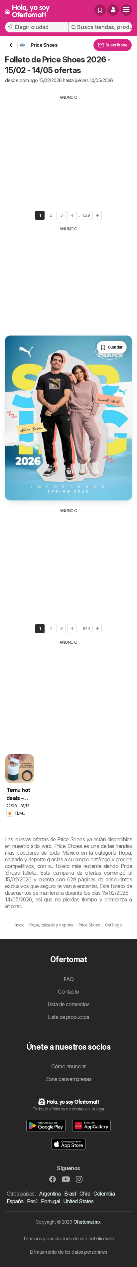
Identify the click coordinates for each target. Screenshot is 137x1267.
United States (78, 1201)
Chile (84, 1193)
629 (86, 215)
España (15, 1201)
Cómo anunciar (68, 1066)
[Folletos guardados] (100, 10)
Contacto (68, 991)
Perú (32, 1201)
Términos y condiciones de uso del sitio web (68, 1238)
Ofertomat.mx (87, 1222)
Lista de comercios (69, 1004)
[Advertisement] (68, 147)
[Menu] (126, 10)
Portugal (50, 1201)
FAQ (68, 979)
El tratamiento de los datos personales (68, 1252)
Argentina (50, 1193)
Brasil (70, 1193)
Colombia (104, 1193)
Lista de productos (68, 1017)
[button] (113, 10)
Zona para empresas (69, 1079)
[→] (97, 215)
